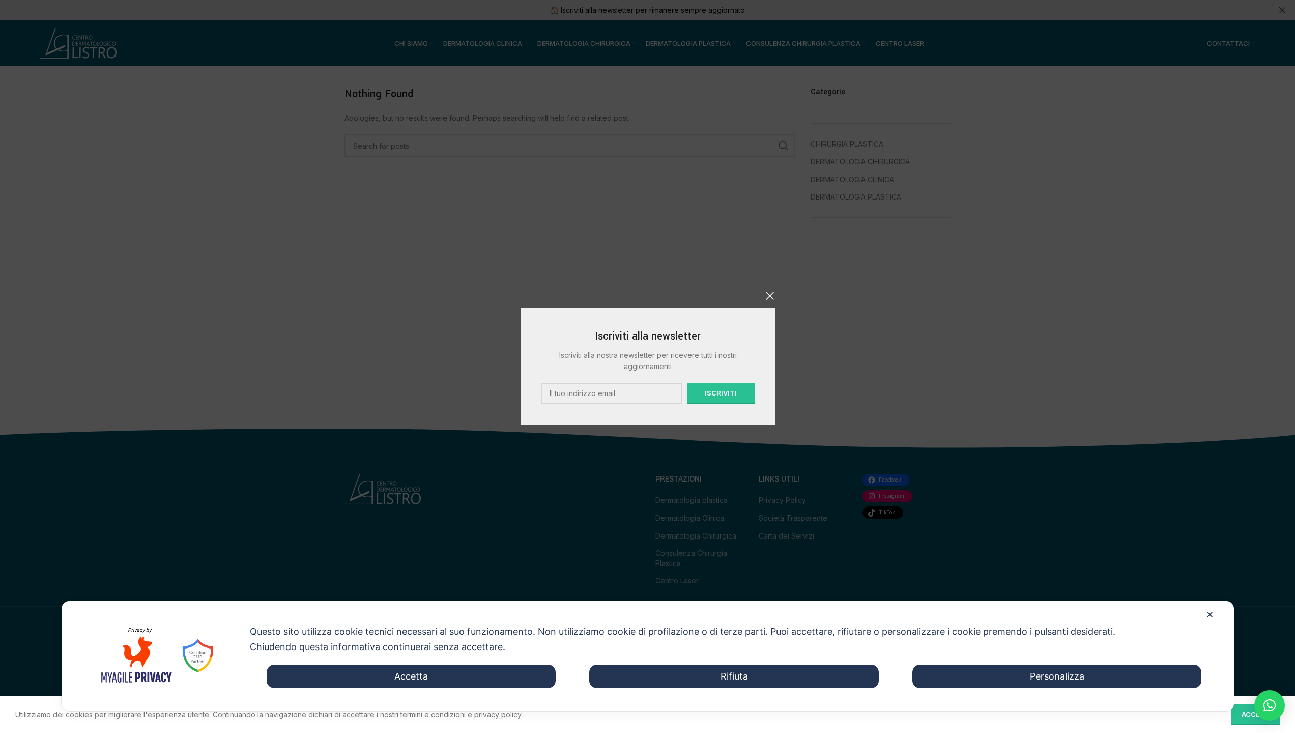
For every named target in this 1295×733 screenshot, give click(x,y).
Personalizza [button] (1057, 676)
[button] (1269, 705)
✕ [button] (1210, 614)
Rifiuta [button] (734, 676)
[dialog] (648, 656)
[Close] (770, 295)
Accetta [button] (411, 676)
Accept (1256, 714)
